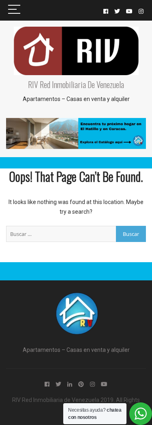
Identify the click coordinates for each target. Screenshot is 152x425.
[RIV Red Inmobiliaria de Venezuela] (76, 297)
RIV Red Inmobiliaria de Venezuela (76, 84)
